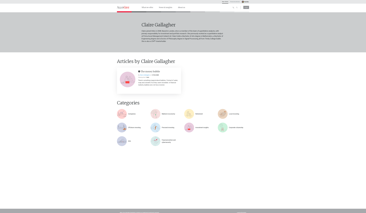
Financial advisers (235, 1)
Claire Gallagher (145, 75)
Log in (246, 7)
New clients (225, 1)
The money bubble (150, 71)
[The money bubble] (127, 79)
